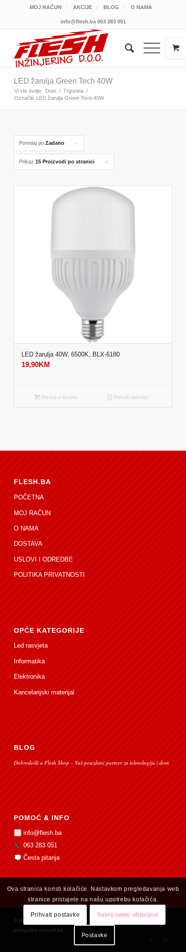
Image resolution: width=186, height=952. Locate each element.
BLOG (111, 7)
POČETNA (29, 497)
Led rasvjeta (31, 645)
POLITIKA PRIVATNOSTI (49, 574)
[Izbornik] (147, 48)
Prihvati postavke (55, 914)
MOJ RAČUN (46, 7)
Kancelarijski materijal (44, 692)
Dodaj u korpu (58, 397)
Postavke (95, 935)
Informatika (29, 661)
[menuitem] (46, 7)
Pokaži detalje (130, 397)
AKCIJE (82, 7)
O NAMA (141, 7)
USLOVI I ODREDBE (43, 559)
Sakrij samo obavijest (127, 914)
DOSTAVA (28, 543)
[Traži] (124, 48)
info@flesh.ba (42, 832)
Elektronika (29, 676)
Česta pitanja (41, 857)
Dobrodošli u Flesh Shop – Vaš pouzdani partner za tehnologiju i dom (91, 762)
